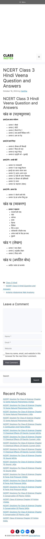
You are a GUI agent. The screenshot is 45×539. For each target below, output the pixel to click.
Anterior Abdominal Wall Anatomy (20, 292)
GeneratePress (34, 536)
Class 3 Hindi (11, 283)
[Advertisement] (22, 28)
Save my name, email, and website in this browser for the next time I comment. (22, 354)
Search (6, 376)
